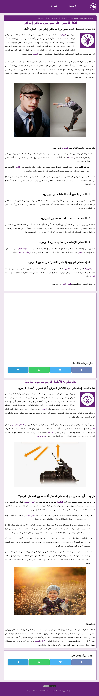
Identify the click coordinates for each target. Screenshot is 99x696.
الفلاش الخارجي (18, 425)
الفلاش (80, 252)
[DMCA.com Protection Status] (49, 687)
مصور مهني (42, 436)
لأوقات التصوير (39, 641)
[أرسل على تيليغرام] (18, 370)
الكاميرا (71, 157)
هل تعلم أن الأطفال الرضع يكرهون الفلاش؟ (50, 381)
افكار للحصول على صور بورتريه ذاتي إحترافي (50, 22)
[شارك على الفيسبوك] (81, 370)
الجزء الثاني (66, 284)
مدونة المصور (67, 691)
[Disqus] (50, 329)
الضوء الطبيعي (23, 248)
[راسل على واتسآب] (39, 370)
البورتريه (63, 35)
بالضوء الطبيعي (30, 502)
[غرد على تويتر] (60, 370)
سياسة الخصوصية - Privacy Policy (40, 691)
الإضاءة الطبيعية (25, 252)
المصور (35, 54)
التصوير (44, 409)
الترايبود (88, 269)
